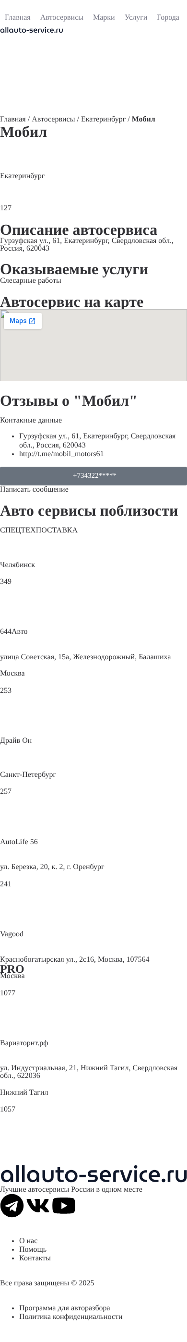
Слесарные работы (30, 281)
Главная (13, 119)
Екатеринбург (103, 119)
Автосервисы (53, 119)
